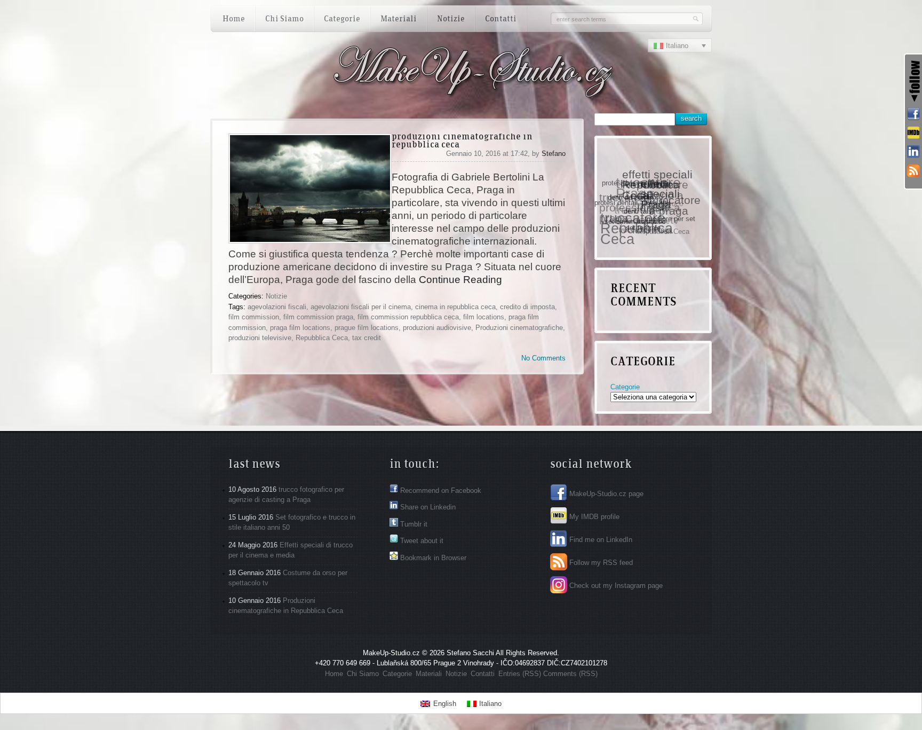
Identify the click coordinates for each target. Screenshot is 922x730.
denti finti (654, 208)
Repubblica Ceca (322, 338)
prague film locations (367, 328)
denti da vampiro (648, 187)
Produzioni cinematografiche (519, 328)
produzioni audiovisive (437, 328)
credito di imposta (527, 307)
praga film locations (300, 328)
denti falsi (635, 215)
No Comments (543, 358)
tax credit (366, 338)
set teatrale (638, 230)
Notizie (276, 296)
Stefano (554, 154)
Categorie (625, 387)
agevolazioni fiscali (277, 307)
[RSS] (913, 171)
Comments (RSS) (570, 674)
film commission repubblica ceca (408, 317)
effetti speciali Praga (661, 199)
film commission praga (318, 317)
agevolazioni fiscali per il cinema (361, 307)
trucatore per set (666, 222)
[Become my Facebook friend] (913, 114)
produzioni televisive (259, 338)
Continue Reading (460, 279)
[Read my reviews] (913, 133)
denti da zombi (630, 199)
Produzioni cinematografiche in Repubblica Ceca (462, 141)
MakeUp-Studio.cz (391, 653)
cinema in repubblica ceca (455, 307)
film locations (483, 317)
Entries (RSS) (519, 674)
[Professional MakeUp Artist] (414, 94)
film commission (253, 317)
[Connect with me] (913, 152)
